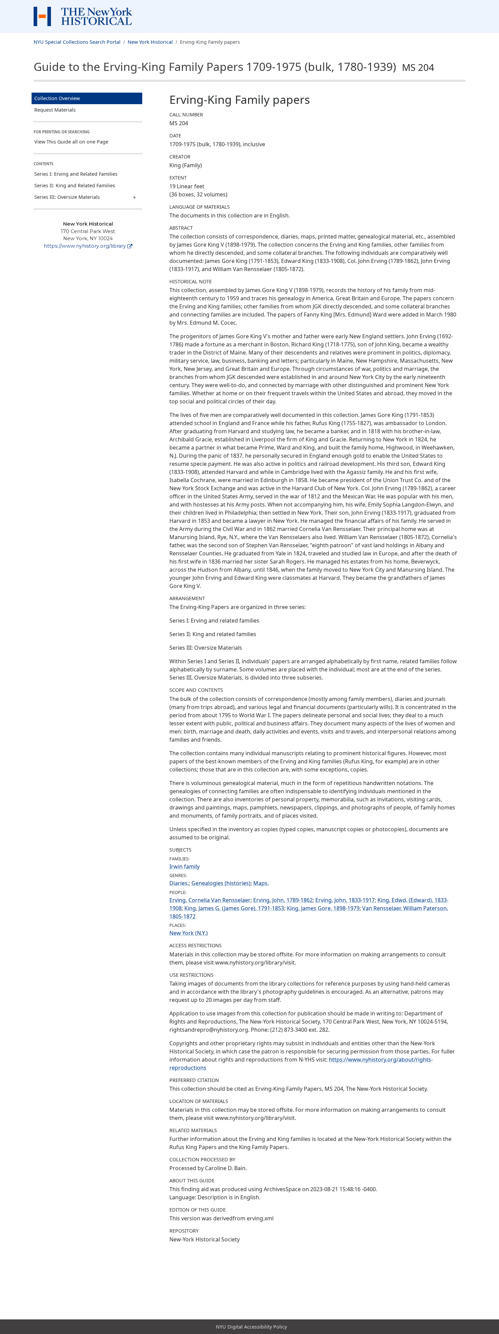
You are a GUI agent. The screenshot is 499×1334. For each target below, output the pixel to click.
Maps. (261, 883)
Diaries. (179, 883)
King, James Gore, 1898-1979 (323, 908)
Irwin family (184, 866)
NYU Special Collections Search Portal (77, 42)
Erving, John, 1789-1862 (283, 900)
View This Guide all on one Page (71, 141)
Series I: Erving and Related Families (75, 174)
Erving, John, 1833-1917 (345, 900)
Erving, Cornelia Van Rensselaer (210, 900)
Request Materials (55, 110)
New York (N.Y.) (188, 933)
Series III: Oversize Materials (67, 197)
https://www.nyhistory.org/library (85, 246)
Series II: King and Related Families (74, 185)
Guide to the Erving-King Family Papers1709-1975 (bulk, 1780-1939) (234, 66)
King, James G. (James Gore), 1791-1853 (234, 908)
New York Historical (150, 42)
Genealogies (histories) (221, 883)
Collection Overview (57, 98)
